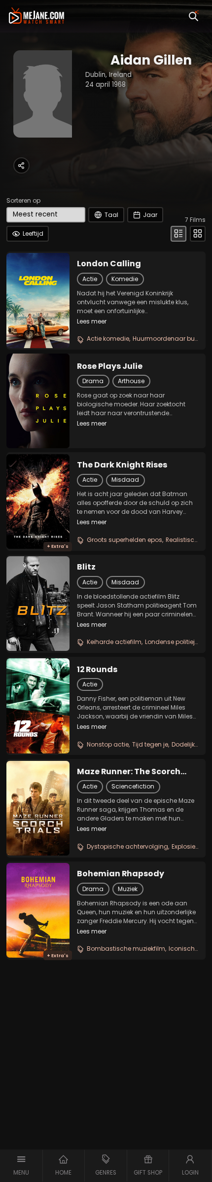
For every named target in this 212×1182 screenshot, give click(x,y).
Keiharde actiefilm (114, 642)
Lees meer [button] (91, 321)
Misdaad (125, 479)
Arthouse (131, 381)
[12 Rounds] (38, 705)
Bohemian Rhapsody (120, 873)
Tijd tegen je (150, 744)
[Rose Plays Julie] (38, 401)
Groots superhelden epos (124, 540)
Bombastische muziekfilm (126, 948)
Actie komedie (108, 338)
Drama (93, 381)
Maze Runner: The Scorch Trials (128, 771)
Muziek (128, 889)
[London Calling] (38, 300)
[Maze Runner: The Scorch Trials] (38, 808)
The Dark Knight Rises (122, 465)
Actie (89, 279)
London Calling (109, 263)
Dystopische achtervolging (127, 846)
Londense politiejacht (177, 642)
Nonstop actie (108, 744)
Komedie (124, 279)
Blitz (86, 567)
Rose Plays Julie (109, 366)
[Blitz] (38, 603)
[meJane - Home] (36, 16)
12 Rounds (97, 669)
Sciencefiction (132, 786)
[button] (21, 1166)
